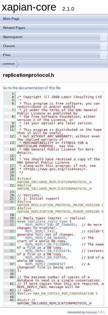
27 (9, 208)
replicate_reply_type (47, 221)
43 (9, 293)
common (9, 63)
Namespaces (13, 37)
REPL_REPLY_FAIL (40, 231)
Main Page (11, 19)
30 (9, 221)
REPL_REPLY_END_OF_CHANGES (50, 225)
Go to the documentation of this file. (32, 88)
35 (9, 251)
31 (9, 225)
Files (7, 55)
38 (9, 270)
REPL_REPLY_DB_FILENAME (47, 244)
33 (9, 238)
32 (9, 231)
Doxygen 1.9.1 (95, 312)
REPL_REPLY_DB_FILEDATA (47, 251)
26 (9, 202)
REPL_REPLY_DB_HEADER (45, 238)
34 (9, 244)
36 (9, 257)
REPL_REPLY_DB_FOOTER (45, 257)
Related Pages (14, 28)
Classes (9, 46)
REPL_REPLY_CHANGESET (45, 264)
